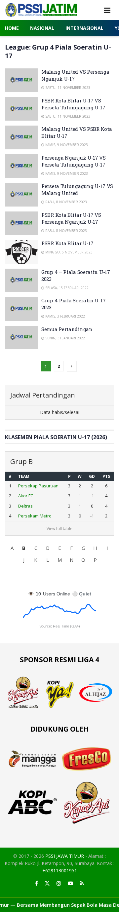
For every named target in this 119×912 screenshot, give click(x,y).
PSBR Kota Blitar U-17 (67, 243)
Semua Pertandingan (67, 329)
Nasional (42, 28)
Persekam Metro (35, 516)
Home (12, 28)
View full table (59, 528)
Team (23, 476)
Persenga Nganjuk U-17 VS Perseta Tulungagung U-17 (73, 161)
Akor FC (25, 496)
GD (92, 476)
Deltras (25, 506)
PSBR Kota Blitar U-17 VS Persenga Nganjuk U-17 (71, 218)
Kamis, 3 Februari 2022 (64, 316)
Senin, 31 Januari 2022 (64, 338)
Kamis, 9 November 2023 (66, 144)
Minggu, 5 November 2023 (68, 252)
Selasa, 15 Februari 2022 (66, 287)
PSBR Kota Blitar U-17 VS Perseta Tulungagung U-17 (73, 104)
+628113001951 (59, 870)
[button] (12, 547)
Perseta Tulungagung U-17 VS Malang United (77, 189)
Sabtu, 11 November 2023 (67, 87)
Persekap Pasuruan (38, 486)
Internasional (84, 28)
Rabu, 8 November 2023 (65, 202)
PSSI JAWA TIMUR (64, 856)
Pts (106, 476)
